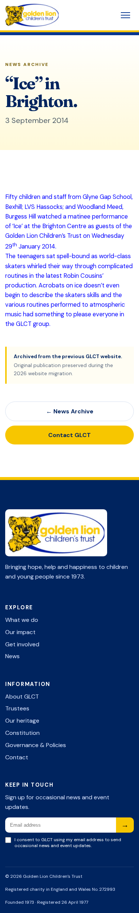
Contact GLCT (69, 435)
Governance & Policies (35, 745)
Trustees (17, 708)
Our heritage (22, 720)
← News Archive (69, 411)
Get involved (22, 644)
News (12, 656)
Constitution (22, 733)
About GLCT (22, 696)
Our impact (20, 632)
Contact (16, 757)
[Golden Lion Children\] (47, 15)
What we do (21, 620)
